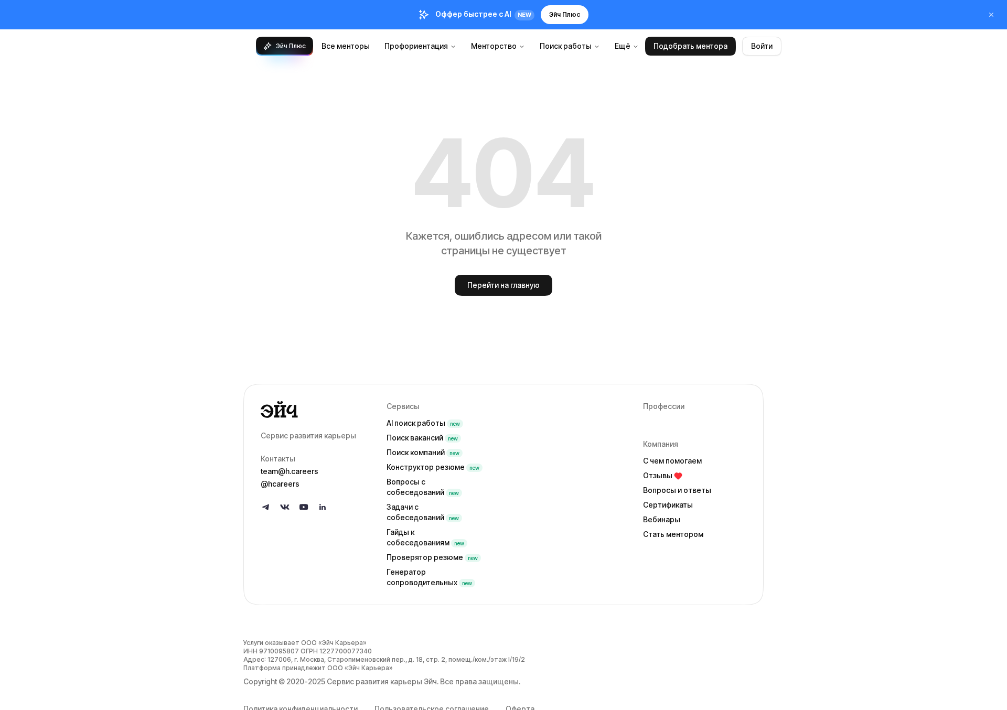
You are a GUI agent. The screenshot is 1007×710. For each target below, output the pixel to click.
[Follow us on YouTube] (303, 507)
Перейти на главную (503, 285)
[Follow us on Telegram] (266, 507)
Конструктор (433, 466)
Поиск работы (566, 45)
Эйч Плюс (564, 14)
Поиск (422, 437)
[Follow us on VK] (285, 507)
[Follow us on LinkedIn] (322, 507)
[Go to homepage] (315, 409)
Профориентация (416, 45)
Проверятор (432, 557)
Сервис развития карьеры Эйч (382, 681)
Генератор (429, 577)
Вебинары (661, 519)
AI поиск (423, 422)
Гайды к (425, 537)
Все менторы (346, 45)
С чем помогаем (672, 460)
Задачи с (423, 512)
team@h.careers (289, 471)
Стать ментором (673, 534)
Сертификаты (668, 504)
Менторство (494, 45)
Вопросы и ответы (677, 490)
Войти (762, 45)
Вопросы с (423, 487)
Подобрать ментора (690, 45)
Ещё (622, 45)
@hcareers (280, 483)
